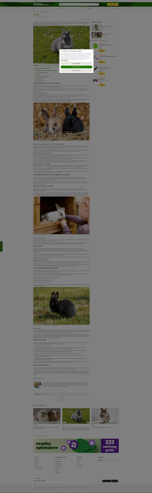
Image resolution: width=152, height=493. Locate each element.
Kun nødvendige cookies (76, 70)
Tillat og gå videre (76, 67)
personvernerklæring (64, 60)
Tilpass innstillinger (76, 63)
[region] (76, 61)
